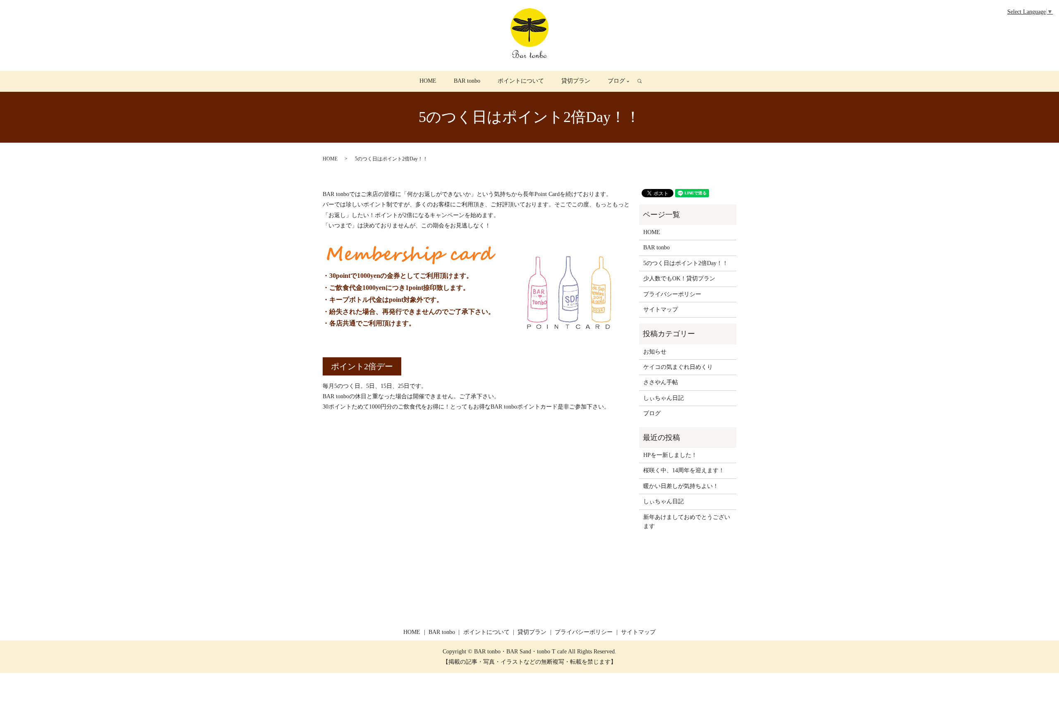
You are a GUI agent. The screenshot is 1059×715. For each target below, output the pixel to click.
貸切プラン (575, 81)
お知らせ (654, 352)
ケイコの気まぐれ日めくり (678, 367)
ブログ (616, 81)
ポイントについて (521, 81)
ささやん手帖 (660, 382)
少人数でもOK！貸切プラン (679, 278)
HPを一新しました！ (670, 455)
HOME (427, 81)
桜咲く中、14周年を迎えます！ (683, 470)
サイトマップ (660, 309)
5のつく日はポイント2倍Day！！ (685, 263)
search (644, 81)
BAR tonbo (467, 81)
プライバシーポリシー (672, 294)
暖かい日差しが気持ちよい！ (681, 486)
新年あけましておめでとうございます (686, 521)
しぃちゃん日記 (663, 398)
